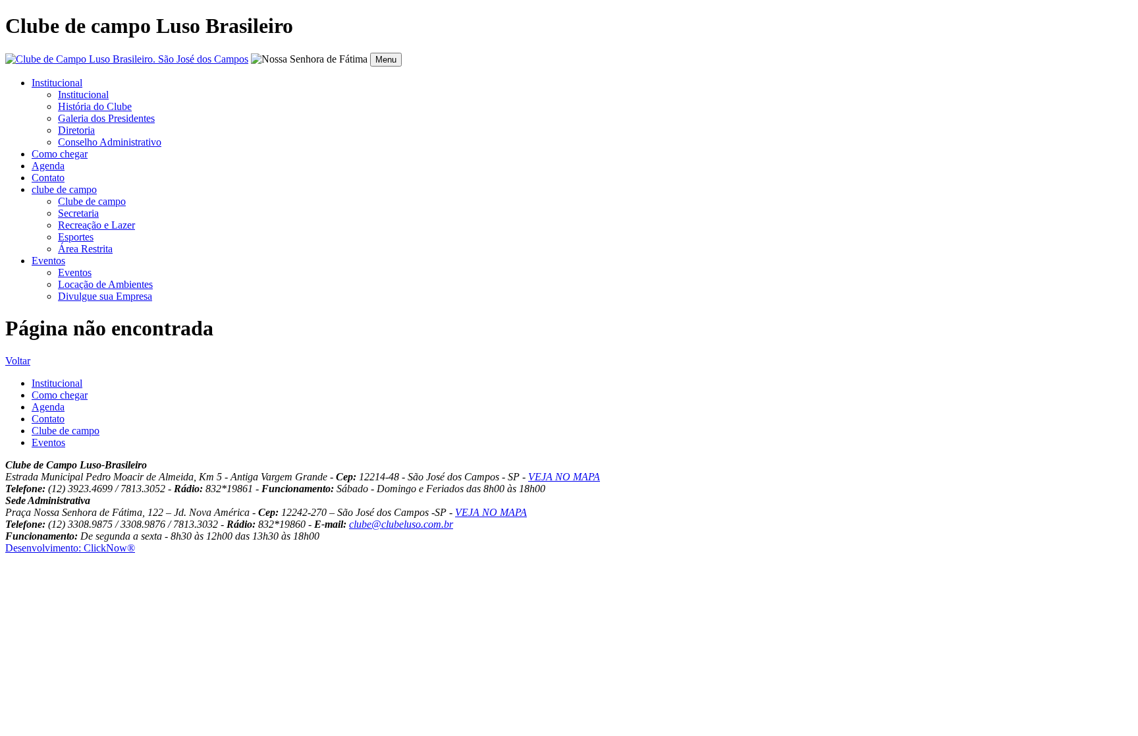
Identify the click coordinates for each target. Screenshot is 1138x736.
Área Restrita (85, 248)
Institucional (57, 82)
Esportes (76, 236)
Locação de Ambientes (105, 284)
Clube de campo (92, 201)
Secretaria (78, 213)
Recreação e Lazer (96, 225)
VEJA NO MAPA (564, 476)
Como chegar (60, 153)
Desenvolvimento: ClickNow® (70, 547)
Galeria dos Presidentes (106, 118)
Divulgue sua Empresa (105, 296)
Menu (385, 60)
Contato (48, 177)
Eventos (48, 260)
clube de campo (64, 189)
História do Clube (95, 106)
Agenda (48, 165)
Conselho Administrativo (109, 142)
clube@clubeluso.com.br (401, 524)
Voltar (17, 360)
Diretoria (76, 130)
